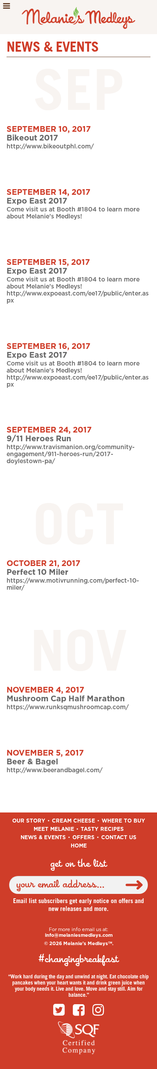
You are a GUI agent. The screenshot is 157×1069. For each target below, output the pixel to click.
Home (79, 845)
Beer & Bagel (32, 762)
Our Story (28, 820)
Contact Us (119, 837)
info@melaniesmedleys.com (79, 935)
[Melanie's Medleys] (79, 16)
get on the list (79, 864)
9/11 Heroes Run (39, 439)
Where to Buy (123, 820)
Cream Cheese (73, 820)
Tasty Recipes (102, 829)
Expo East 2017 (37, 201)
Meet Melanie (54, 829)
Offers (83, 837)
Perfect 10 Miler (37, 573)
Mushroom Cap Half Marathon (66, 699)
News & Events (43, 837)
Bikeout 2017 (32, 138)
